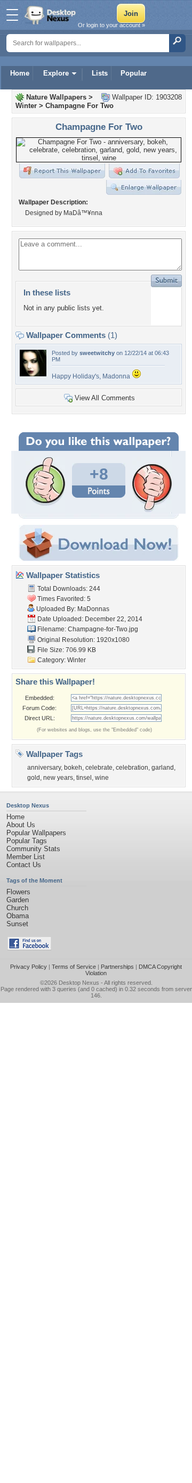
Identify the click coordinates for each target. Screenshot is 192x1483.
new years (58, 777)
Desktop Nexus (79, 982)
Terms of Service (74, 966)
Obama (17, 916)
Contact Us (23, 865)
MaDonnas (93, 609)
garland (162, 767)
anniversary (44, 767)
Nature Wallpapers (56, 97)
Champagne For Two (79, 106)
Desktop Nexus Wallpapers (51, 15)
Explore (56, 73)
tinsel (84, 777)
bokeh (73, 767)
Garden (17, 900)
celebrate (99, 767)
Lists (100, 73)
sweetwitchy (97, 353)
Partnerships (117, 966)
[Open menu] (12, 15)
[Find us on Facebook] (29, 948)
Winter (26, 106)
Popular (134, 73)
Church (17, 908)
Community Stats (33, 849)
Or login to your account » (111, 25)
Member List (25, 857)
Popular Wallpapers (36, 833)
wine (102, 777)
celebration (132, 767)
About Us (20, 825)
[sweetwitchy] (33, 374)
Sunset (17, 924)
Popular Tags (26, 841)
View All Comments (105, 398)
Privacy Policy (28, 966)
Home (19, 73)
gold (33, 777)
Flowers (18, 892)
